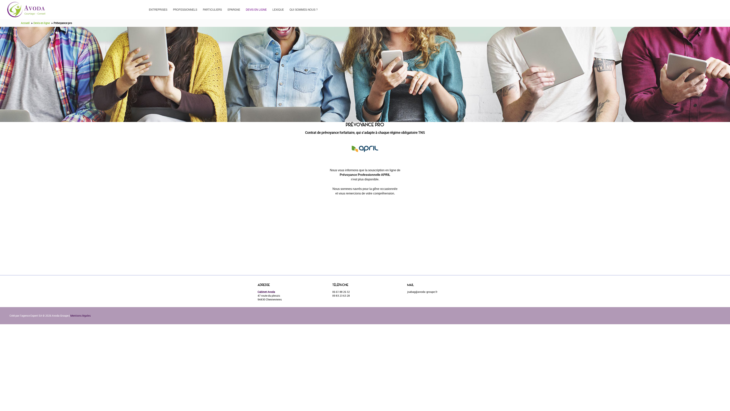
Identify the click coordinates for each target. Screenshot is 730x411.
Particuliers (212, 9)
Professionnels (185, 9)
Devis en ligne (256, 9)
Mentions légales (80, 315)
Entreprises (158, 9)
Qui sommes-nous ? (304, 9)
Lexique (278, 9)
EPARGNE (234, 9)
